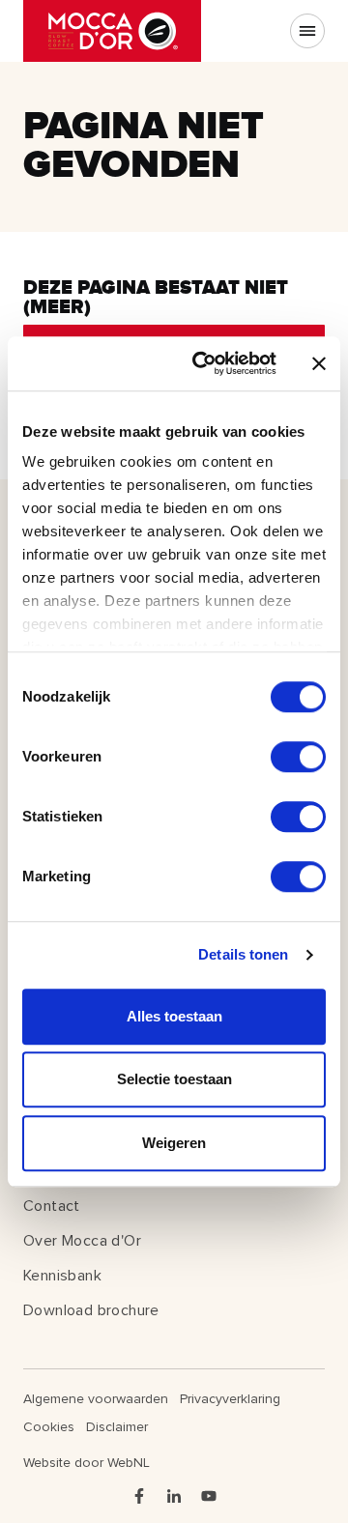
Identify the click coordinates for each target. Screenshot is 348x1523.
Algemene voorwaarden (95, 1399)
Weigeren (174, 1143)
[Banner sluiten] (319, 363)
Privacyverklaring (230, 1399)
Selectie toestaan (174, 1079)
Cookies (48, 1427)
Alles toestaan (174, 1016)
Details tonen (243, 954)
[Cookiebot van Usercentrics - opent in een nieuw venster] (203, 363)
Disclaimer (117, 1427)
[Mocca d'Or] (112, 31)
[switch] (298, 756)
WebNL (128, 1462)
